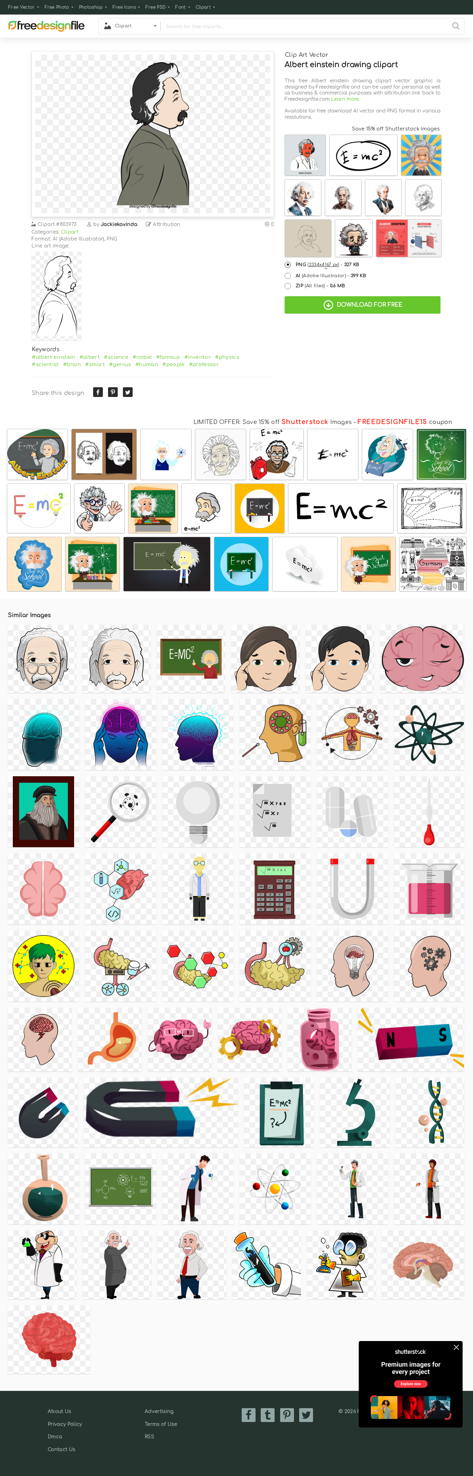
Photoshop (91, 7)
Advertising (159, 1411)
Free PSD (155, 7)
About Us (59, 1411)
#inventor (197, 357)
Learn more (345, 99)
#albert (90, 357)
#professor (204, 364)
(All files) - (320, 285)
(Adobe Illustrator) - (331, 275)
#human (146, 364)
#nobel (142, 357)
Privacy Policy (65, 1424)
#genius (120, 364)
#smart (95, 364)
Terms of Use (161, 1424)
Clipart (203, 7)
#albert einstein (53, 357)
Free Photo (57, 7)
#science (116, 357)
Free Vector (21, 7)
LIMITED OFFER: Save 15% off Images (273, 422)
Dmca (55, 1436)
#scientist (45, 364)
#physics (227, 357)
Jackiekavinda (119, 224)
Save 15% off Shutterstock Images (396, 129)
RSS (149, 1436)
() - (327, 264)
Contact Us (61, 1449)
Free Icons (124, 7)
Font (180, 7)
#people (173, 364)
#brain (72, 364)
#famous (168, 357)
